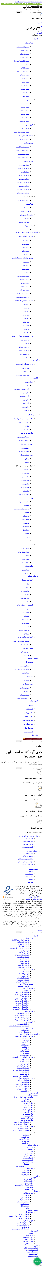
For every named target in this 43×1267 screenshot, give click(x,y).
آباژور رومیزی (25, 385)
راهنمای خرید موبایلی (27, 847)
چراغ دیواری (28, 161)
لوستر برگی (25, 251)
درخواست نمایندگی (28, 856)
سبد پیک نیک (28, 728)
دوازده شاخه (25, 332)
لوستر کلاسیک (25, 107)
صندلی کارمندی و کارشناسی (21, 669)
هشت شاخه (25, 325)
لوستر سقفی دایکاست (22, 147)
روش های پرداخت (28, 841)
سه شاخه (26, 311)
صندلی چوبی (24, 1197)
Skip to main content (35, 2)
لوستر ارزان (28, 225)
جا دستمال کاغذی (24, 630)
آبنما (28, 609)
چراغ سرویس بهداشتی (22, 297)
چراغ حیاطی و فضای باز (22, 336)
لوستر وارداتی (28, 988)
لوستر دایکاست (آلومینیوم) (21, 61)
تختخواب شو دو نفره (23, 440)
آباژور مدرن (25, 392)
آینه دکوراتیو (25, 587)
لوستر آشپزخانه (24, 290)
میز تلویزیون (25, 526)
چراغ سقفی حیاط (24, 350)
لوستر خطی (25, 96)
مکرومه (27, 601)
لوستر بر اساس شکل (25, 236)
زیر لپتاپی (26, 691)
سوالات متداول (29, 853)
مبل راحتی (26, 429)
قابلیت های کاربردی (26, 135)
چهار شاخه (26, 315)
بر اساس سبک (28, 99)
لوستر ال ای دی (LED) (23, 47)
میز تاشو (26, 505)
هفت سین (26, 626)
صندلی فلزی (24, 1199)
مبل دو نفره (25, 473)
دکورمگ (31, 871)
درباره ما (31, 879)
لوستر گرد (26, 240)
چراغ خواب (26, 410)
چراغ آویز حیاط (25, 340)
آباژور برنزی (25, 400)
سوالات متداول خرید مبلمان (25, 859)
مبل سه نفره (25, 477)
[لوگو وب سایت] (32, 10)
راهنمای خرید (29, 838)
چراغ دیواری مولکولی (23, 182)
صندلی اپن (26, 555)
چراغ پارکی (26, 343)
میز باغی (26, 573)
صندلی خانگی (28, 1193)
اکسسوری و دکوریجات (25, 605)
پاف (27, 1208)
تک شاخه (26, 304)
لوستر (35, 897)
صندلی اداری (28, 662)
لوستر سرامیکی (24, 75)
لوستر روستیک (25, 110)
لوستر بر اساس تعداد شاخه (23, 300)
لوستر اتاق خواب (24, 286)
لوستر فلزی (25, 64)
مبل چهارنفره (25, 480)
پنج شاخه (26, 318)
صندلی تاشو (24, 1204)
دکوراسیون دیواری (26, 580)
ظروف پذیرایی (25, 652)
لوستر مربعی (25, 244)
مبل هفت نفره (25, 487)
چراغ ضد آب (25, 357)
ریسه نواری (26, 371)
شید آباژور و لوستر (24, 222)
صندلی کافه (25, 559)
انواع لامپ (29, 204)
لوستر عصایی (25, 254)
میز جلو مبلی (25, 519)
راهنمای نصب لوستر (27, 864)
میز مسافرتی (28, 724)
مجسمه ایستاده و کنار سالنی (21, 641)
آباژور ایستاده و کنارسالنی (21, 389)
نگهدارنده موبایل (24, 695)
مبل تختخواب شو (27, 433)
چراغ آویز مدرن (25, 128)
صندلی (30, 544)
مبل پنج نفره (25, 484)
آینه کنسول (26, 530)
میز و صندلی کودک (24, 502)
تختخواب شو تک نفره (23, 437)
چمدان (31, 705)
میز (32, 498)
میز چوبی (29, 1168)
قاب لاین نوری (25, 368)
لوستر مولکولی (24, 57)
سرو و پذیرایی (28, 648)
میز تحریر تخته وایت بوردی (21, 509)
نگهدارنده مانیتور (24, 688)
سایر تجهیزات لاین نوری (22, 375)
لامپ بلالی (26, 208)
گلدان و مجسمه (24, 612)
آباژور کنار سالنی (24, 644)
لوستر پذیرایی (25, 283)
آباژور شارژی (25, 407)
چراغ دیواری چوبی (24, 179)
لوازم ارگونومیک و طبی (22, 698)
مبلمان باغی (29, 566)
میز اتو (27, 459)
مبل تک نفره (25, 469)
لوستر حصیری (25, 85)
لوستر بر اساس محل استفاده (22, 258)
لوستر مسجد (25, 269)
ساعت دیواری (25, 591)
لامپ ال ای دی (25, 211)
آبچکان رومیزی (25, 448)
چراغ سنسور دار (24, 354)
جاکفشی (30, 537)
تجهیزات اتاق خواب (26, 455)
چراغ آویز (29, 124)
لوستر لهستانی (25, 117)
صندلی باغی (25, 570)
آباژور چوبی (26, 403)
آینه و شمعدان (25, 619)
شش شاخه (26, 322)
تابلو (28, 584)
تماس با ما (30, 882)
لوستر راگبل (25, 92)
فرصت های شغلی (28, 876)
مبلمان (27, 899)
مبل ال (27, 426)
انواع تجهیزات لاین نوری (24, 364)
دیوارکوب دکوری (24, 598)
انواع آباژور (29, 382)
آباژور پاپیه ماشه (24, 396)
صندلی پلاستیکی (24, 562)
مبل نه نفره (26, 491)
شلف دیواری (25, 594)
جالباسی (26, 462)
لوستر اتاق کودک (24, 279)
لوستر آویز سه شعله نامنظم (21, 132)
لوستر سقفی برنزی (23, 157)
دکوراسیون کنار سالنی (25, 637)
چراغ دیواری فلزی (24, 186)
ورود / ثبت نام (33, 1256)
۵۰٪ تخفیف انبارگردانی (34, 739)
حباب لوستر (25, 218)
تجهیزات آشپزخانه (26, 444)
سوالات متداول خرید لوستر (26, 862)
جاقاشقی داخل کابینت (23, 451)
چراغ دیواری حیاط (24, 347)
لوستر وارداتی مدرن (23, 200)
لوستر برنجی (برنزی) (23, 71)
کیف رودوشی (28, 716)
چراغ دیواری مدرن (24, 165)
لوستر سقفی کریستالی (22, 150)
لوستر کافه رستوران (23, 276)
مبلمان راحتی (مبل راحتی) (23, 418)
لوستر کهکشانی (24, 50)
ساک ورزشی (28, 712)
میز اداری (29, 676)
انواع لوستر (29, 43)
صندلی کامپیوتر (24, 673)
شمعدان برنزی (19, 1166)
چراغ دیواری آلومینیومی (22, 189)
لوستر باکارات (25, 68)
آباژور (34, 899)
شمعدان (26, 616)
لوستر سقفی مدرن (23, 154)
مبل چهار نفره (28, 1109)
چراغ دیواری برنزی (24, 175)
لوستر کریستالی (24, 54)
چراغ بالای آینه (25, 172)
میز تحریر (26, 523)
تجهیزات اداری (28, 684)
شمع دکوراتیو (25, 623)
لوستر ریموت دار (24, 139)
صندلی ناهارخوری (24, 548)
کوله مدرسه (28, 732)
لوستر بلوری (25, 78)
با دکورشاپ (33, 869)
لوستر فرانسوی (24, 114)
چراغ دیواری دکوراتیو (23, 168)
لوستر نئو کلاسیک (22, 982)
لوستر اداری (25, 272)
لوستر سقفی (28, 143)
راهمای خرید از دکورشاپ (28, 836)
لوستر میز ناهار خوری (23, 293)
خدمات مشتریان (32, 851)
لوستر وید (26, 262)
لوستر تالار (26, 265)
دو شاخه (26, 308)
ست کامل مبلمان (24, 494)
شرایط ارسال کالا (28, 844)
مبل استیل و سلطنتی (23, 422)
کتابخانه (27, 533)
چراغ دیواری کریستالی (23, 193)
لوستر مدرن (25, 103)
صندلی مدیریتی (25, 666)
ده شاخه (26, 329)
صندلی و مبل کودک (23, 552)
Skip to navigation (21, 2)
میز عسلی (26, 516)
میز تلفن (26, 512)
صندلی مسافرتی (27, 720)
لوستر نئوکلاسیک (24, 121)
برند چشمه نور (29, 874)
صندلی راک (25, 1206)
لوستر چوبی (25, 82)
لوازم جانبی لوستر (26, 215)
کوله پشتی (29, 709)
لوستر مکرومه (25, 89)
